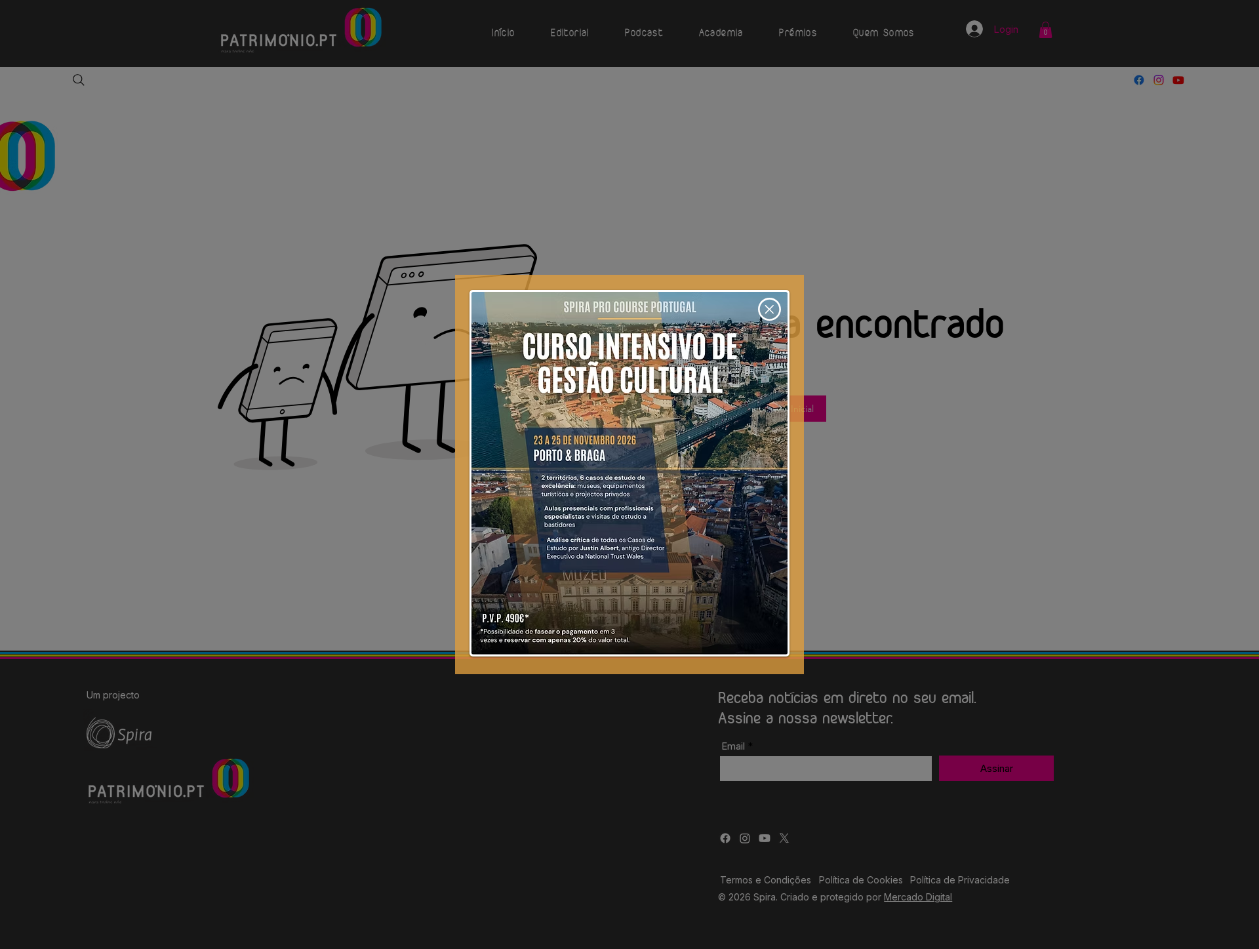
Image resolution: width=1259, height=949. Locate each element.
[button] (769, 309)
